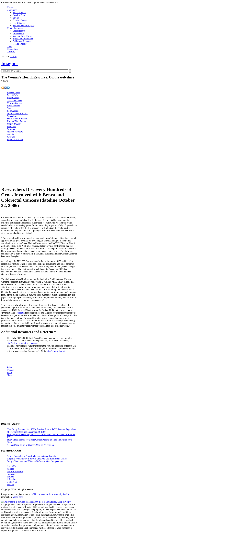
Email (9, 372)
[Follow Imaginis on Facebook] (5, 88)
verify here (18, 497)
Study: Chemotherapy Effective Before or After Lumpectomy (35, 461)
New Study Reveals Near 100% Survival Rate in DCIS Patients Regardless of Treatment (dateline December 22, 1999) (41, 430)
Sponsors (11, 474)
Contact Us (12, 482)
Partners (10, 476)
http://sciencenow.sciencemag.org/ (22, 343)
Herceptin (20, 313)
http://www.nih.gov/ (55, 351)
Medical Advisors (15, 471)
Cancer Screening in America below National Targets (31, 456)
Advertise (11, 479)
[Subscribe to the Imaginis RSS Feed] (2, 88)
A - (11, 56)
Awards (10, 469)
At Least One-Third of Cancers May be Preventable (30, 445)
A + (14, 56)
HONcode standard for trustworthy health (50, 494)
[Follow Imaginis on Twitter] (8, 88)
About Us (11, 466)
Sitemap (10, 484)
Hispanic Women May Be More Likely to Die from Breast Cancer (37, 458)
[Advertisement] (39, 163)
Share (9, 375)
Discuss (10, 370)
